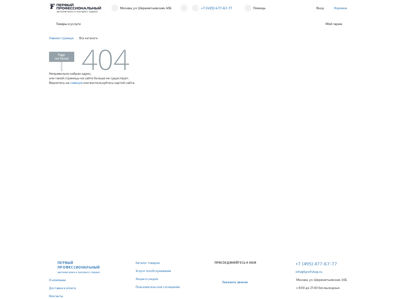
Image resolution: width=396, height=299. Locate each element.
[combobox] (123, 24)
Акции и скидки (147, 279)
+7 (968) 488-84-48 (184, 8)
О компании (57, 280)
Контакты (56, 296)
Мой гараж (334, 24)
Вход (320, 8)
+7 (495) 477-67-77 (216, 8)
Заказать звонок (235, 282)
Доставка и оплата (62, 288)
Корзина (340, 8)
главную (76, 83)
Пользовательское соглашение (158, 287)
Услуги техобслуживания (153, 271)
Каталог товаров (148, 263)
